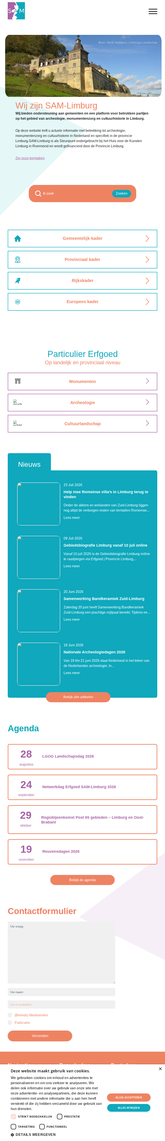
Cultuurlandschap (82, 423)
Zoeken (121, 193)
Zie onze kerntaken (30, 158)
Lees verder (40, 1109)
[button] (57, 1135)
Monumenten (82, 381)
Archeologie (82, 402)
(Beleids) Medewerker (31, 1015)
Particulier (22, 1023)
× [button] (160, 1069)
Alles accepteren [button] (129, 1097)
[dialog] (82, 1102)
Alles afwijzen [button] (129, 1108)
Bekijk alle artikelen (78, 697)
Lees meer (72, 517)
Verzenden (40, 1036)
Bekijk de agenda (82, 880)
